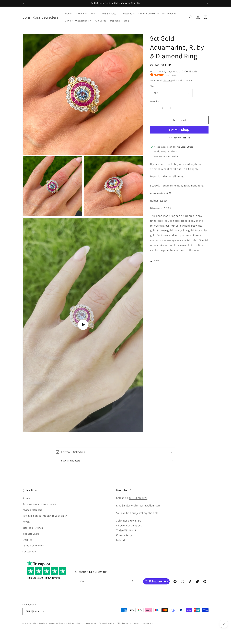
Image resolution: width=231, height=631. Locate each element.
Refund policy (74, 623)
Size (152, 86)
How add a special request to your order (44, 515)
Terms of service (106, 623)
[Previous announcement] (23, 3)
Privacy (26, 521)
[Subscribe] (132, 581)
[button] (81, 13)
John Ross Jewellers (38, 623)
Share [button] (157, 260)
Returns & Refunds (32, 527)
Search (26, 498)
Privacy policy (90, 623)
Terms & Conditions (33, 545)
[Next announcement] (207, 3)
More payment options (179, 138)
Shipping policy (124, 623)
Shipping (167, 80)
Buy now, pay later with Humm (39, 503)
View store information (166, 156)
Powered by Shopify (56, 623)
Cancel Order (29, 551)
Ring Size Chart (30, 533)
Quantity (154, 101)
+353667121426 (138, 498)
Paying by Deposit (32, 509)
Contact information (143, 623)
